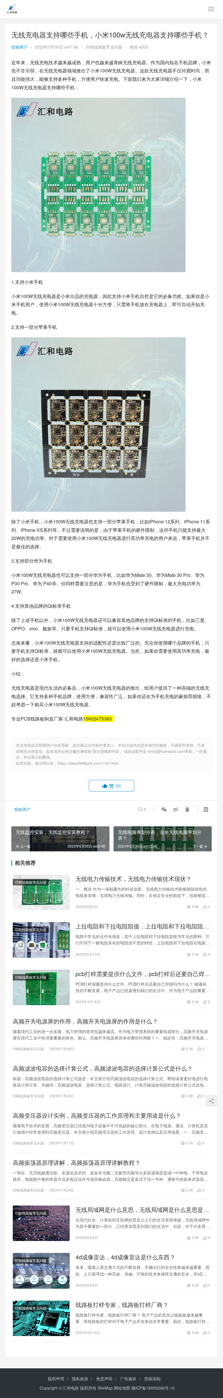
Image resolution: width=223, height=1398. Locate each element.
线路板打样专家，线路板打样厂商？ (121, 1305)
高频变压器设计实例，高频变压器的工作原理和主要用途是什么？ (97, 1115)
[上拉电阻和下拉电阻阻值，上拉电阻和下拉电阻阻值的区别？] (41, 939)
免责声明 (104, 1378)
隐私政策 (80, 1378)
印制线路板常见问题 (104, 47)
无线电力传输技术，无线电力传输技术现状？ (133, 879)
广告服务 (128, 1378)
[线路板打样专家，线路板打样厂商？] (41, 1318)
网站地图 (122, 1388)
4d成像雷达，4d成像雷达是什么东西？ (125, 1257)
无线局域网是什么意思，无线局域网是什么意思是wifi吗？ (139, 1210)
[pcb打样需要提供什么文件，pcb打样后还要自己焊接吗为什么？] (41, 987)
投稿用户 (19, 47)
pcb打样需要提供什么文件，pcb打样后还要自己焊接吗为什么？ (142, 974)
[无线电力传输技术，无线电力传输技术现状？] (41, 892)
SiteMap (105, 1388)
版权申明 (56, 1378)
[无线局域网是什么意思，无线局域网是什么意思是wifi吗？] (41, 1223)
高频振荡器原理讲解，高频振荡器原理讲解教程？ (77, 1162)
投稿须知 (152, 1378)
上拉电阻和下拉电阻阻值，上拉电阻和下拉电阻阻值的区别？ (142, 926)
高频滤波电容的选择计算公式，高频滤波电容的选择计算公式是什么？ (103, 1068)
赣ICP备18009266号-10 (153, 1388)
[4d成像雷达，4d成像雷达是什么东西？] (41, 1270)
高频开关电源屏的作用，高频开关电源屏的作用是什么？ (85, 1021)
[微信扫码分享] (164, 809)
